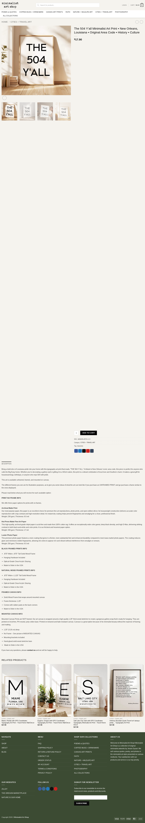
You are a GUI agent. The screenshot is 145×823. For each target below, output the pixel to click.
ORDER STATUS (44, 760)
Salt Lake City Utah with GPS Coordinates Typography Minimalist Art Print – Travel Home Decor (90, 723)
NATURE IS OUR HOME (11, 797)
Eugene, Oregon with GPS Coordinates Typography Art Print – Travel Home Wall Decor (54, 722)
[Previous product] (141, 22)
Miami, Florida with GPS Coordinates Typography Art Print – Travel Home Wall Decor (18, 722)
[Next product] (137, 22)
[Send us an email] (51, 789)
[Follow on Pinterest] (55, 789)
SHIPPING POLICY (45, 748)
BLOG (4, 752)
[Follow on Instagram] (44, 789)
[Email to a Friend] (84, 451)
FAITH (68, 12)
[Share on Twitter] (80, 451)
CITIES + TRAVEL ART (103, 12)
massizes (80, 446)
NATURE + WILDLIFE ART (83, 12)
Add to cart (88, 433)
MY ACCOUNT (43, 764)
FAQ (39, 743)
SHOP (4, 743)
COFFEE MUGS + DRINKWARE (31, 12)
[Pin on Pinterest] (88, 451)
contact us (31, 650)
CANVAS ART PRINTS (54, 12)
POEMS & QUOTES (9, 12)
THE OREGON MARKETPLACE (14, 793)
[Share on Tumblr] (92, 451)
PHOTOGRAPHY (121, 12)
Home (5, 22)
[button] (137, 5)
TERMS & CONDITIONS (47, 769)
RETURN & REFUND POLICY (49, 752)
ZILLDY (4, 789)
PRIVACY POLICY (45, 773)
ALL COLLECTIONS (10, 16)
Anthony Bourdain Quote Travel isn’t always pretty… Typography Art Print (125, 722)
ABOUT (5, 748)
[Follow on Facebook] (40, 789)
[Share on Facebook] (76, 451)
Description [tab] (6, 464)
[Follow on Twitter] (48, 789)
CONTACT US (43, 756)
